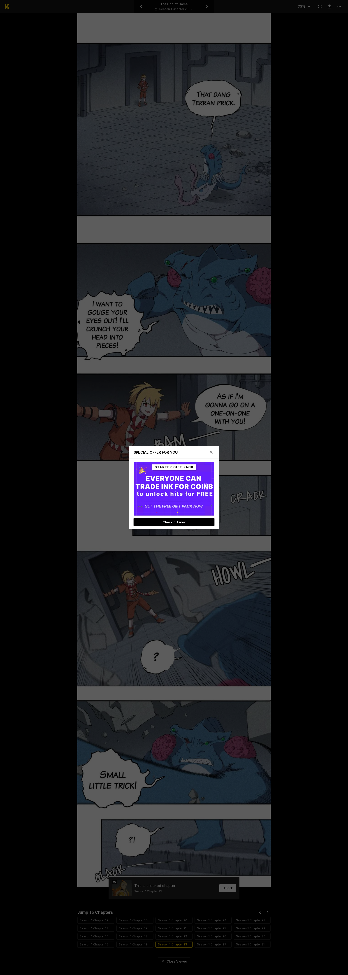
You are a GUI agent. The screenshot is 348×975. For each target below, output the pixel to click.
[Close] (211, 452)
